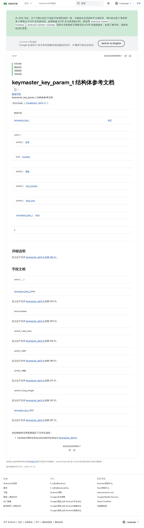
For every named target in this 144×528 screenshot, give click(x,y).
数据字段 (16, 94)
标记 (110, 120)
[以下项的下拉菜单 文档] (32, 3)
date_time (30, 200)
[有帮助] (126, 56)
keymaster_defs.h (36, 103)
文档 (26, 3)
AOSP (14, 56)
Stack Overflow (104, 501)
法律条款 (29, 522)
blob (37, 215)
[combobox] (90, 3)
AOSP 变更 (21, 28)
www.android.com (105, 492)
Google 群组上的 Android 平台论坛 (65, 501)
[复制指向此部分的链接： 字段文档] (29, 269)
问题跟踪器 (102, 506)
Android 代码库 (10, 483)
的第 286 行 (50, 257)
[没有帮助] (130, 56)
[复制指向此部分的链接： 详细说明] (29, 251)
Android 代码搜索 (47, 3)
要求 (5, 488)
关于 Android (9, 522)
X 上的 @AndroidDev (59, 488)
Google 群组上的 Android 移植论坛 (65, 510)
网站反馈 (59, 522)
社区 (20, 522)
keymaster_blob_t (24, 215)
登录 (139, 3)
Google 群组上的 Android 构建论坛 (65, 506)
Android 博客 (56, 492)
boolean (26, 157)
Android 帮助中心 (105, 483)
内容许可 (33, 461)
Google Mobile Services (107, 497)
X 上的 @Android (57, 483)
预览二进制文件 (10, 497)
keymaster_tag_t (21, 120)
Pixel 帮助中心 (103, 488)
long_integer (31, 186)
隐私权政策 (47, 522)
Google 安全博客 (57, 497)
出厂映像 (7, 501)
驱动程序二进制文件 (12, 506)
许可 (37, 522)
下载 (5, 492)
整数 (27, 171)
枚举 (27, 142)
